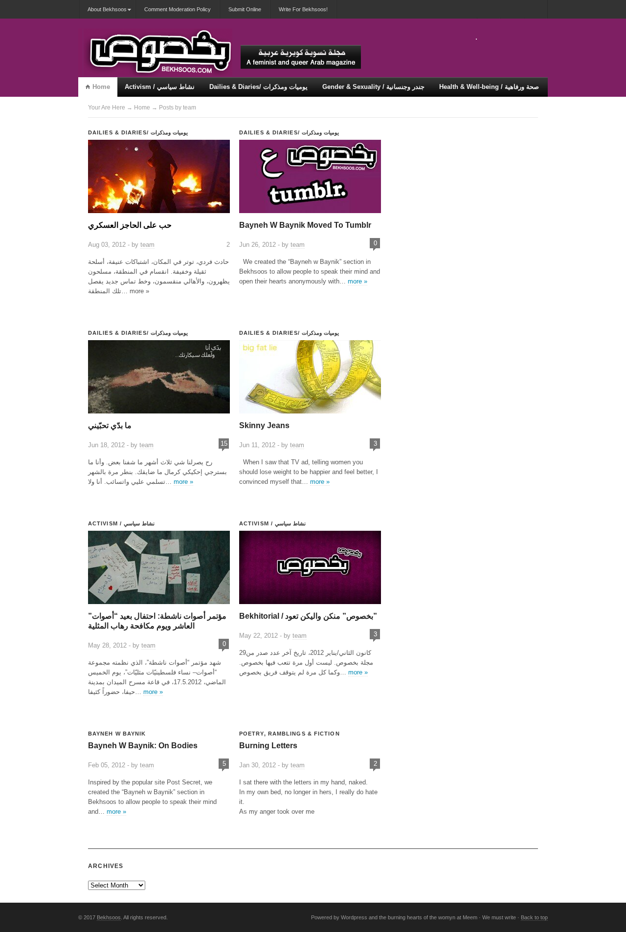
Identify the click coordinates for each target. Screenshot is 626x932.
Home (101, 86)
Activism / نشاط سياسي (160, 86)
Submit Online (244, 9)
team (147, 244)
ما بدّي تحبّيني (110, 425)
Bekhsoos (109, 917)
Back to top (534, 917)
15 (224, 443)
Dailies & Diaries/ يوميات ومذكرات (258, 86)
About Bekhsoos (103, 12)
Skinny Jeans (264, 425)
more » (357, 281)
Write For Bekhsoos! (303, 9)
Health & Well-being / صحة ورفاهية (489, 86)
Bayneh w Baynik (117, 734)
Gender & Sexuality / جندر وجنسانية (373, 86)
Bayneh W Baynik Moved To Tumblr (305, 225)
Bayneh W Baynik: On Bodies (143, 745)
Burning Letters (268, 745)
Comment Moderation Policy (177, 9)
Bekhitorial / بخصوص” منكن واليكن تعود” (308, 616)
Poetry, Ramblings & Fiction (289, 734)
